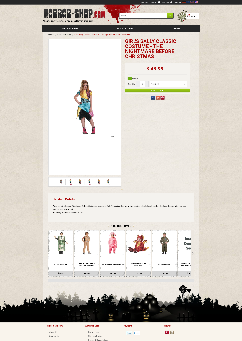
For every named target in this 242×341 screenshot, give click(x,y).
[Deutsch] (184, 2)
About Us (53, 332)
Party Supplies (70, 28)
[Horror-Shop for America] (196, 2)
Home (51, 34)
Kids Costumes (125, 28)
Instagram (172, 332)
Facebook (153, 98)
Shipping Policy (95, 336)
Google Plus (158, 98)
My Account (93, 332)
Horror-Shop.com (74, 13)
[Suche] (170, 15)
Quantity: (132, 84)
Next (192, 253)
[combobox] (146, 15)
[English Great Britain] (192, 2)
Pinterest (162, 98)
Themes (176, 28)
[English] (188, 2)
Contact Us (54, 336)
